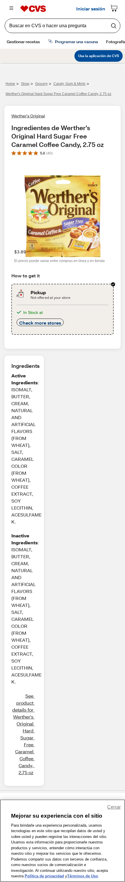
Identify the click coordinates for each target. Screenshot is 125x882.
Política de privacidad (44, 876)
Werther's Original (28, 116)
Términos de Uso (82, 876)
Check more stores (40, 323)
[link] (23, 734)
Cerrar (114, 807)
